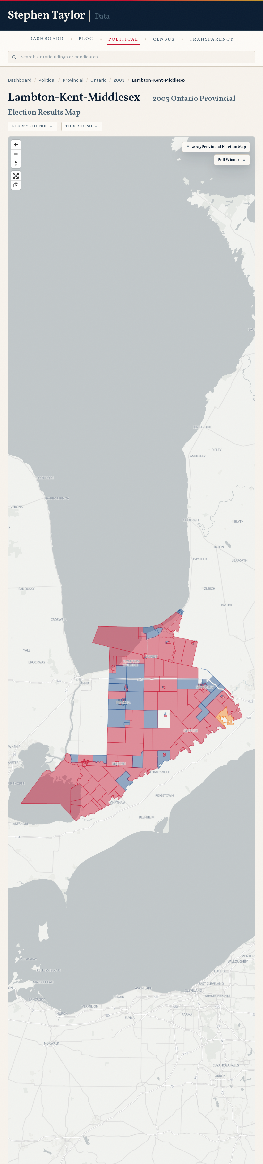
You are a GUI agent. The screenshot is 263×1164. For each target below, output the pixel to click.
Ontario (98, 80)
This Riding (78, 126)
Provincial (73, 80)
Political (123, 40)
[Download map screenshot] (16, 185)
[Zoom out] (16, 154)
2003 (119, 80)
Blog (86, 39)
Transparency (212, 40)
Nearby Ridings (29, 126)
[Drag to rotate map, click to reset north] (16, 163)
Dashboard (46, 39)
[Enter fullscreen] (16, 175)
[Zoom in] (16, 144)
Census (164, 40)
